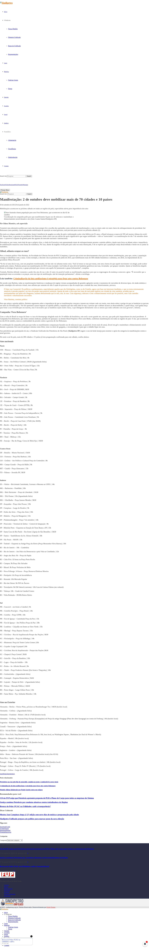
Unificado (7, 896)
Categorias (3, 840)
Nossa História (13, 29)
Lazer (5, 63)
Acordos (6, 106)
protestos (11, 774)
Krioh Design (51, 907)
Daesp (10, 89)
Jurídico (6, 123)
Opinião (6, 97)
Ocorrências (12, 149)
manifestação (4, 774)
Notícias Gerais (13, 80)
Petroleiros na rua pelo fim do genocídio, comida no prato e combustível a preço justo (29, 782)
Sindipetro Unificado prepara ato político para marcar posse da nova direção (32, 819)
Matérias (6, 71)
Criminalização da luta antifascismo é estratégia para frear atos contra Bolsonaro (50, 278)
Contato (6, 166)
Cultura (6, 885)
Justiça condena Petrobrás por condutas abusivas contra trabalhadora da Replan (34, 802)
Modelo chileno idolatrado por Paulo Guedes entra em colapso (21, 790)
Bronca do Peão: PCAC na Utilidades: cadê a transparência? (25, 806)
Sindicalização (12, 157)
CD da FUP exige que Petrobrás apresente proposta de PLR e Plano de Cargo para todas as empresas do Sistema (47, 798)
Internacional (8, 889)
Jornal (5, 114)
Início (5, 11)
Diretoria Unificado (14, 37)
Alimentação (12, 140)
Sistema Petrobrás (9, 894)
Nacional (7, 890)
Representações (13, 54)
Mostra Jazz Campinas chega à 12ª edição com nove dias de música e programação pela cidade (39, 815)
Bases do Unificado (14, 46)
